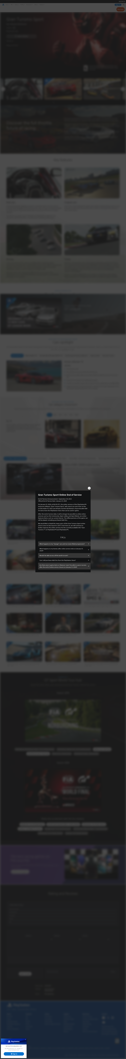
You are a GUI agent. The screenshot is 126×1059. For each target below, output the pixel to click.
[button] (89, 488)
